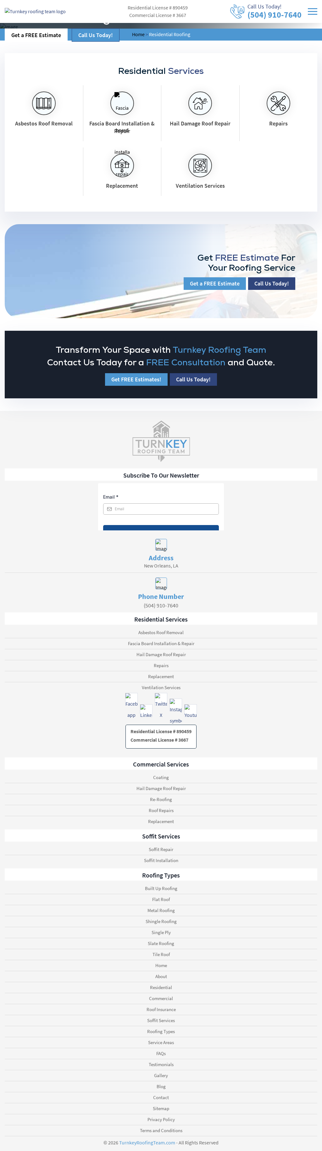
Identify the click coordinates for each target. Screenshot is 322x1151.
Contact (161, 1097)
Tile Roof (161, 954)
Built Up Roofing (161, 888)
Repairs (161, 665)
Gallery (161, 1075)
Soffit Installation (161, 860)
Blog (161, 1086)
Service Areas (161, 1042)
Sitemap (161, 1108)
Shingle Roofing (161, 921)
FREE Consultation (184, 362)
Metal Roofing (161, 910)
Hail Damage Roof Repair (161, 654)
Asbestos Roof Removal (161, 632)
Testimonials (161, 1064)
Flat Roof (161, 899)
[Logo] (35, 11)
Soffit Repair (161, 849)
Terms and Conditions (161, 1130)
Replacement (161, 676)
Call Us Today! (95, 35)
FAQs (161, 1053)
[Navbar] (312, 11)
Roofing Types (161, 1031)
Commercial (161, 998)
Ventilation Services (161, 687)
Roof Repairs (161, 810)
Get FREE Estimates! (136, 379)
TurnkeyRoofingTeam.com (147, 1143)
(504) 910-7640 (274, 14)
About (161, 976)
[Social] (131, 699)
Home (161, 965)
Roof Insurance (161, 1009)
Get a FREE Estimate (36, 35)
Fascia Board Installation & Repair (161, 643)
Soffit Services (161, 1020)
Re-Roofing (161, 799)
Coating (161, 777)
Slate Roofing (161, 943)
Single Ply (161, 932)
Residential (161, 987)
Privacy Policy (161, 1119)
